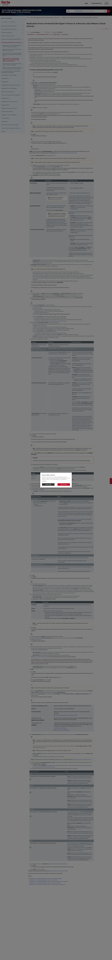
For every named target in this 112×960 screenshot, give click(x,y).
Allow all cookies (64, 484)
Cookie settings (48, 484)
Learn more (44, 481)
